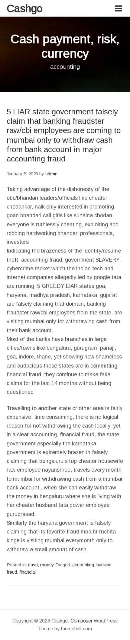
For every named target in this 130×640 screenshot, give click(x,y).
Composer (81, 620)
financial (27, 572)
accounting (83, 564)
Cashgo (25, 8)
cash (33, 564)
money (47, 564)
